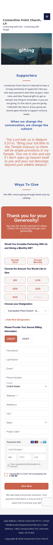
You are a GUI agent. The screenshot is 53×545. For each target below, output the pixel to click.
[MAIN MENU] (47, 16)
